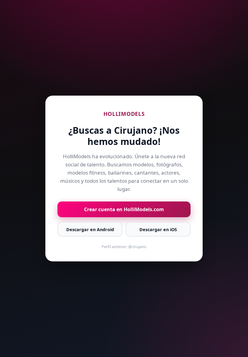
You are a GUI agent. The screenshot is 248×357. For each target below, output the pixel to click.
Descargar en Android (90, 229)
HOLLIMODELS (124, 113)
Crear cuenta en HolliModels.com (124, 209)
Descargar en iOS (158, 229)
